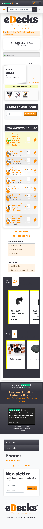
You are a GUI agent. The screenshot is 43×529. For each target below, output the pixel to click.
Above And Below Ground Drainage (24, 32)
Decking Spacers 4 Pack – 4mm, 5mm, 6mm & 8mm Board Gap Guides (16, 139)
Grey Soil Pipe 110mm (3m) (17, 161)
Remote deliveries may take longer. (22, 86)
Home (8, 32)
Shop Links (10, 442)
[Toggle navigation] (39, 9)
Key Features (21, 231)
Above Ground (9, 34)
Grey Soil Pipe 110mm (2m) (17, 152)
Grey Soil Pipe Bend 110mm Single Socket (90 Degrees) (17, 219)
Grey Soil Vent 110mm (17, 196)
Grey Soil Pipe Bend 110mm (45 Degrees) (17, 170)
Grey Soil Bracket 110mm (17, 188)
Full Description (21, 236)
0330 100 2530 (12, 460)
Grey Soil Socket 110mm (17, 179)
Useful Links (11, 448)
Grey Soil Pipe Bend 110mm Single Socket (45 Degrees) (17, 207)
